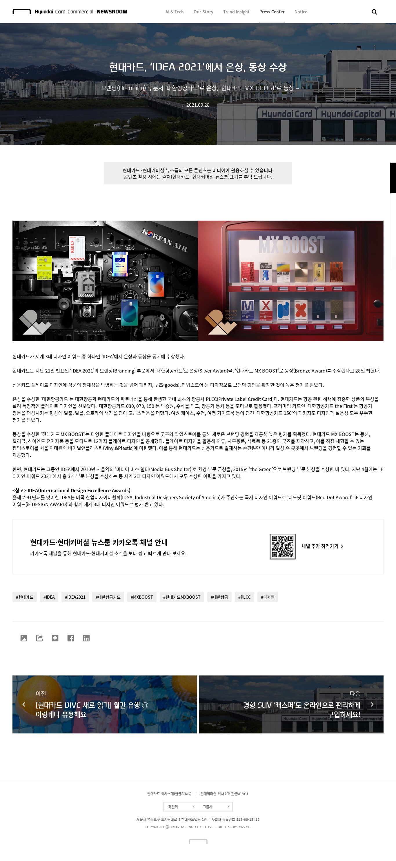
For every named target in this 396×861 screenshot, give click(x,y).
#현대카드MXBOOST (182, 597)
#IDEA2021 (75, 597)
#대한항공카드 (108, 597)
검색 (374, 12)
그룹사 (207, 807)
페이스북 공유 (70, 638)
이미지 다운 (23, 638)
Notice (301, 11)
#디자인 (268, 597)
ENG (186, 793)
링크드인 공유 (86, 638)
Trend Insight (236, 11)
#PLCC (244, 597)
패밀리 (173, 807)
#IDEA (49, 597)
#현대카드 (24, 597)
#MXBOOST (142, 597)
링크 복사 (39, 638)
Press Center (272, 11)
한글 (178, 793)
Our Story (203, 11)
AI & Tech (175, 11)
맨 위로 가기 (380, 845)
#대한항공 (219, 597)
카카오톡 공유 (55, 638)
